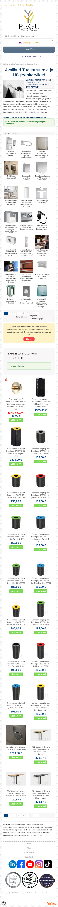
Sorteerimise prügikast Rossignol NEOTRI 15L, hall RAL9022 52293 (40, 451)
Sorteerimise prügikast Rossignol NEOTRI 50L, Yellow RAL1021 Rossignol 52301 (40, 706)
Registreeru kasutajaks (25, 5)
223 (36, 313)
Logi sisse (13, 5)
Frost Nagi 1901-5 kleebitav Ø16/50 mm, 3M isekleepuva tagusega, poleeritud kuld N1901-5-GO (16, 404)
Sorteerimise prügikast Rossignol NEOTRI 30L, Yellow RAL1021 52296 (16, 622)
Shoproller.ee (51, 903)
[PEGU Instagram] (39, 864)
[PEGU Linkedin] (12, 864)
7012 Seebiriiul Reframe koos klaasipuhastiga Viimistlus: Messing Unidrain (40, 750)
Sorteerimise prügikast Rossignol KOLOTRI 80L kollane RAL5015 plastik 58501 (16, 452)
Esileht (5, 64)
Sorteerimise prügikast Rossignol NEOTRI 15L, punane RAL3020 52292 (40, 495)
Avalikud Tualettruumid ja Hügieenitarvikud (23, 64)
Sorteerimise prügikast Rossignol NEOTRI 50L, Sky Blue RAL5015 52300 (16, 705)
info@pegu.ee (26, 835)
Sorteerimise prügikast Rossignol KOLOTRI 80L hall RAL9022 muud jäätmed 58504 (40, 402)
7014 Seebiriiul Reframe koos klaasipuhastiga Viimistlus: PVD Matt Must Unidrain (40, 794)
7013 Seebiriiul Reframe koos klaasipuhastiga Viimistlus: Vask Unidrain (16, 793)
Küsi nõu (29, 339)
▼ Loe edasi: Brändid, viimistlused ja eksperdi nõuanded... (26, 123)
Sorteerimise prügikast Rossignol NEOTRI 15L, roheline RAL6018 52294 (15, 536)
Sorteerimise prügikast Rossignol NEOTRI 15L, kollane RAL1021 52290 (16, 495)
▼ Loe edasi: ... (17, 366)
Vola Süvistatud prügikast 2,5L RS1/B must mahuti (16, 748)
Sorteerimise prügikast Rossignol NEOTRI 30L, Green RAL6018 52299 (16, 580)
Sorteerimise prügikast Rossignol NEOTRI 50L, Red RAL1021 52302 (40, 663)
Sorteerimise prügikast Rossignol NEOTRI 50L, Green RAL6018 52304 (40, 622)
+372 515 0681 (37, 835)
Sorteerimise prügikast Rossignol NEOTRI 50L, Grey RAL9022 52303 (16, 663)
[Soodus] (16, 387)
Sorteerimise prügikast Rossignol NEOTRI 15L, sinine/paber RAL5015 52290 (40, 538)
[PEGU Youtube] (30, 864)
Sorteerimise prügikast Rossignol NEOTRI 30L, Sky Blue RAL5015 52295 (41, 580)
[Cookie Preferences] (3, 903)
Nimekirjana (22, 317)
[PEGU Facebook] (21, 864)
